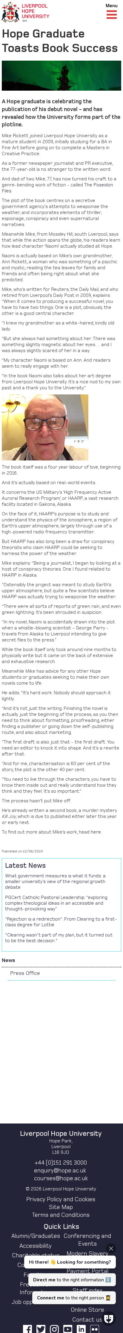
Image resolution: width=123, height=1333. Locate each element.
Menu (112, 5)
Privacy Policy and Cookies (60, 1199)
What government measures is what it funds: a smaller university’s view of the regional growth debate (55, 881)
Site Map (61, 1207)
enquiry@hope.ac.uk (60, 1171)
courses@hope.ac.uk (61, 1178)
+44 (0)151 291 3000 (61, 1163)
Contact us (87, 1320)
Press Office (25, 973)
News (8, 960)
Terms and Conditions (61, 1215)
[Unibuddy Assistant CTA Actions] (69, 1273)
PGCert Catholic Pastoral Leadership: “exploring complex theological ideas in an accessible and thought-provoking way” (56, 903)
